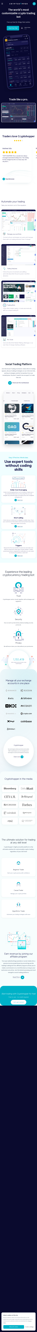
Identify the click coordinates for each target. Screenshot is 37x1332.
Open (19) (8, 51)
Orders (17, 51)
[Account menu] (34, 3)
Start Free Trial (13, 28)
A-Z (15, 54)
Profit (8, 55)
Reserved (26, 50)
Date (13, 54)
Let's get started (18, 1002)
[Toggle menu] (2, 3)
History (13, 51)
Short (21, 50)
